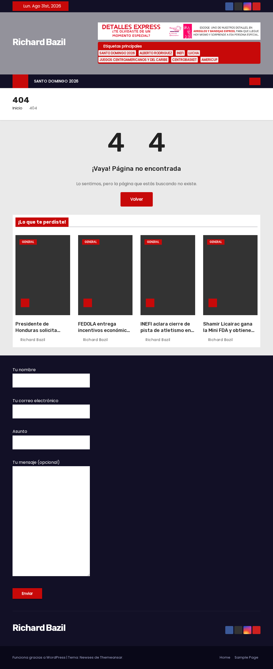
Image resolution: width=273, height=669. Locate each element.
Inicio (17, 108)
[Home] (20, 81)
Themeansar (111, 657)
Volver (136, 199)
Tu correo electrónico (35, 401)
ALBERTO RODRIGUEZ (156, 53)
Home (225, 657)
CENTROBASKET (184, 59)
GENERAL (28, 242)
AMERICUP (209, 59)
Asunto (20, 431)
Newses (87, 657)
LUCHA (193, 53)
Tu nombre (24, 370)
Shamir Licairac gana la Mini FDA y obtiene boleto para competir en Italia (228, 333)
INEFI (180, 53)
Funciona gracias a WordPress (39, 657)
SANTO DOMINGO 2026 (117, 53)
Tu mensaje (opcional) (36, 462)
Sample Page (246, 657)
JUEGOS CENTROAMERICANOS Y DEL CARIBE (133, 59)
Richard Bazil (39, 42)
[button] (245, 81)
